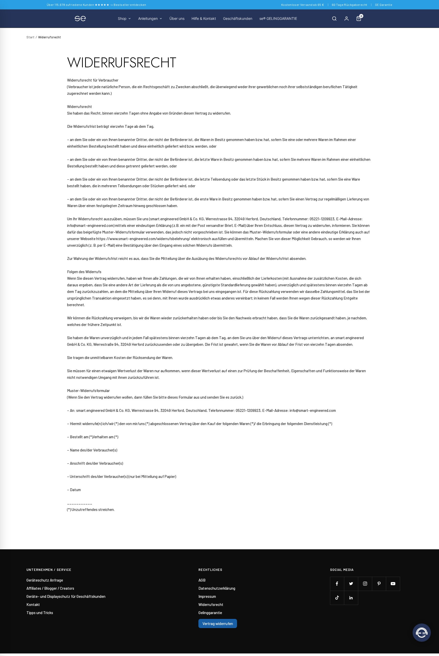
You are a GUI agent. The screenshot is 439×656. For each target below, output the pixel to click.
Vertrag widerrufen (217, 623)
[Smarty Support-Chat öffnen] (422, 632)
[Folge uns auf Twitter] (351, 584)
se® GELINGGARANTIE (278, 18)
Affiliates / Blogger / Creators (50, 588)
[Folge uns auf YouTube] (393, 584)
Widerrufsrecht (210, 604)
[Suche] (334, 18)
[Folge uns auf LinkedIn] (351, 598)
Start (30, 37)
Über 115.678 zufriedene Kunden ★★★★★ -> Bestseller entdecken (96, 4)
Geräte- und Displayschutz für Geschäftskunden (65, 596)
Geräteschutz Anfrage (44, 580)
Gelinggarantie (210, 612)
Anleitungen (148, 18)
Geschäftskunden (237, 18)
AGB (202, 580)
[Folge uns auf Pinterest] (379, 584)
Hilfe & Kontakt (204, 18)
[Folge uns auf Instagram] (365, 584)
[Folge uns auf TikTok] (337, 598)
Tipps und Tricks (39, 612)
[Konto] (346, 18)
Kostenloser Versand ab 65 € (302, 4)
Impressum (207, 596)
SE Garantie (383, 4)
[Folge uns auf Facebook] (337, 584)
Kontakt (33, 604)
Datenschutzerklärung (216, 588)
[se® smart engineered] (80, 18)
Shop (122, 18)
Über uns (176, 18)
